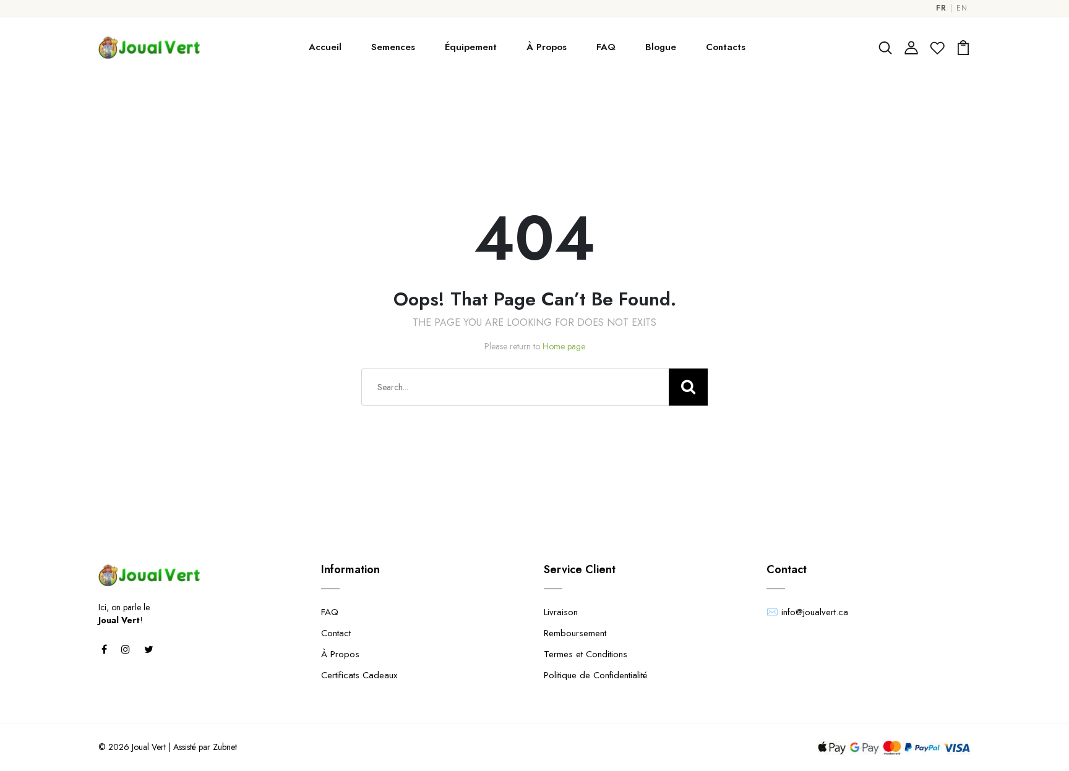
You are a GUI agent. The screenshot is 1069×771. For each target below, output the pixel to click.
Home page (564, 346)
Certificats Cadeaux (359, 675)
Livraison (561, 612)
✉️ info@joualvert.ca (807, 612)
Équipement (471, 47)
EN (961, 8)
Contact (336, 633)
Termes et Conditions (585, 654)
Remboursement (575, 633)
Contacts (725, 47)
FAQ (606, 47)
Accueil (325, 47)
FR (941, 8)
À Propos (546, 47)
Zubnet (225, 747)
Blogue (660, 47)
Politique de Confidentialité (595, 675)
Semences (393, 47)
